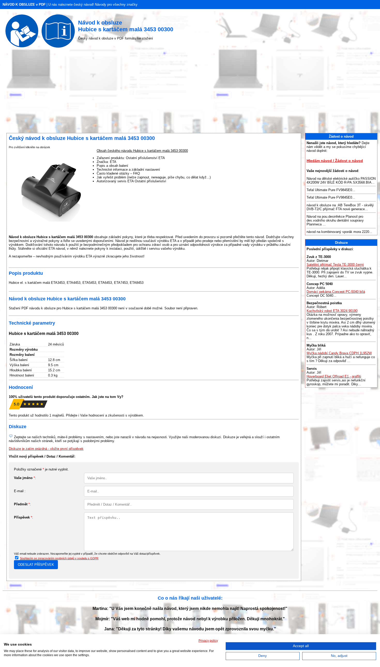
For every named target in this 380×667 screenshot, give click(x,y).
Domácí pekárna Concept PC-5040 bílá (336, 292)
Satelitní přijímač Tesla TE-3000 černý (335, 264)
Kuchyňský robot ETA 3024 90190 (332, 311)
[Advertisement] (190, 92)
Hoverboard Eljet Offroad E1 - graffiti (334, 376)
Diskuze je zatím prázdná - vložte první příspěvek (46, 449)
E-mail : (20, 491)
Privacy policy (208, 640)
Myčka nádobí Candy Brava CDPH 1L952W (339, 353)
